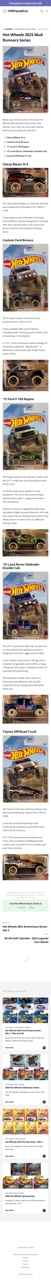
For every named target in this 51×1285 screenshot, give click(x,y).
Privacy (25, 1261)
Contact (25, 1257)
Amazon (21, 907)
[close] (48, 3)
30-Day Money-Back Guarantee (25, 1254)
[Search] (42, 11)
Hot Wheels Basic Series (25, 29)
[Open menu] (47, 11)
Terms (25, 1264)
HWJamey (9, 29)
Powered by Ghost (25, 1274)
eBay (31, 907)
